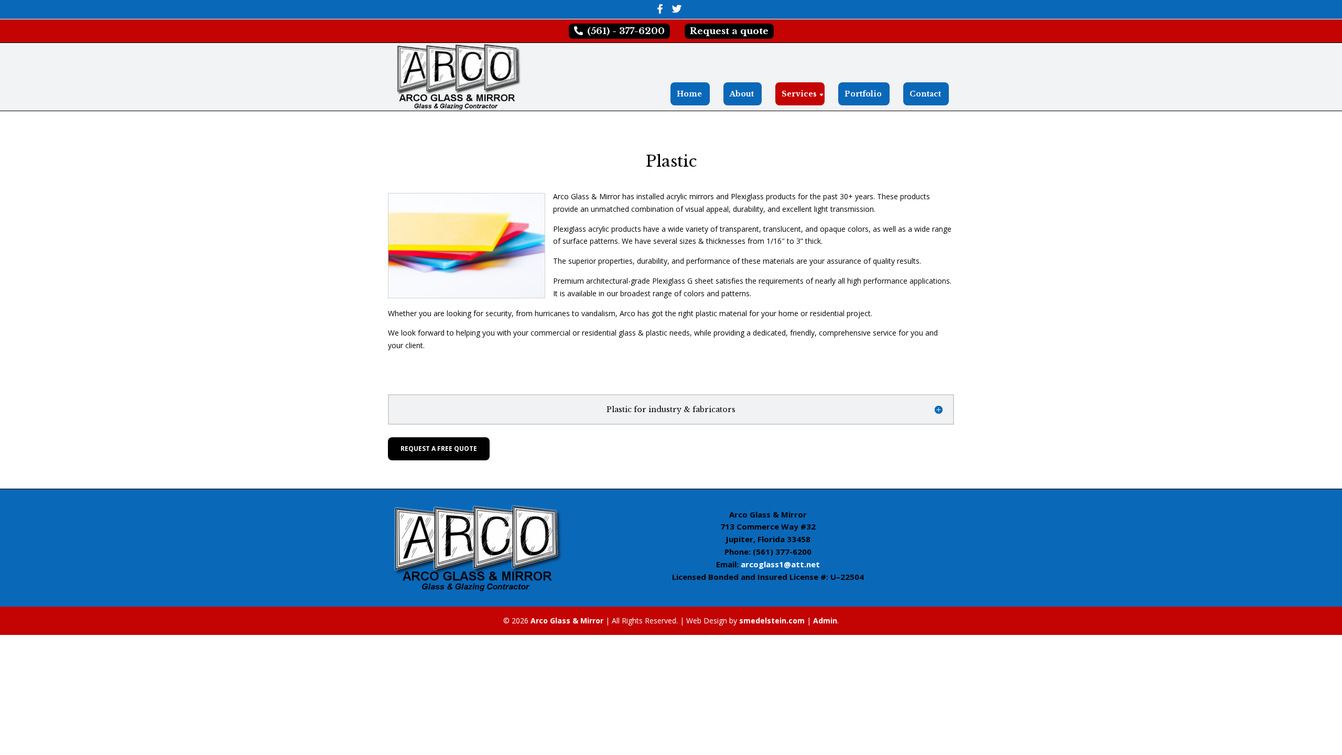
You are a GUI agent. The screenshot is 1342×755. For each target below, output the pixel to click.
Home (689, 94)
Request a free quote (439, 448)
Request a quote (729, 31)
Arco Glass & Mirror (567, 620)
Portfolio (863, 94)
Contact (925, 94)
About (742, 94)
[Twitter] (676, 11)
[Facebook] (659, 11)
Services (799, 94)
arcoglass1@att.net (780, 564)
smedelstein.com (772, 620)
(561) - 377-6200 (625, 31)
